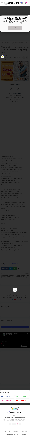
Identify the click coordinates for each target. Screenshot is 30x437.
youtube (23, 400)
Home (4, 431)
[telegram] (20, 424)
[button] (21, 3)
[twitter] (13, 424)
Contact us (15, 431)
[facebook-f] (10, 424)
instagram (8, 400)
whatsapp (23, 396)
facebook (8, 396)
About (9, 431)
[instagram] (17, 424)
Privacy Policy (23, 431)
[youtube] (15, 424)
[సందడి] (15, 410)
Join (15, 28)
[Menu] (2, 2)
